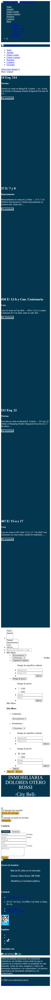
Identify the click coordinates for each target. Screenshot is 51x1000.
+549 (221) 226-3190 (16, 911)
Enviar (4, 858)
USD (23, 688)
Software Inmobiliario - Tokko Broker (17, 985)
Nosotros (10, 16)
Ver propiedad (7, 98)
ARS (23, 692)
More (9, 21)
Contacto (10, 19)
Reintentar (6, 820)
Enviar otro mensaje (10, 813)
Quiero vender (13, 12)
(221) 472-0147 (13, 909)
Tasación (15, 832)
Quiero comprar (13, 14)
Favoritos (11, 65)
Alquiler (10, 9)
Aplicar (38, 676)
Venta (9, 7)
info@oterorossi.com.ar (17, 897)
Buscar (10, 771)
